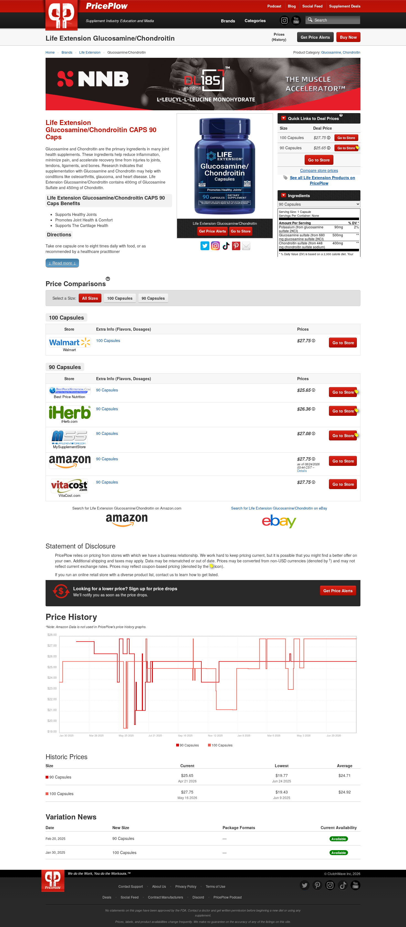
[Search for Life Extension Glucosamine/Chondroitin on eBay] (279, 520)
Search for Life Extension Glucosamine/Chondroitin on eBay (279, 508)
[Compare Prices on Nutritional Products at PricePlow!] (54, 879)
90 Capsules (153, 298)
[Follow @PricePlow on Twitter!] (305, 885)
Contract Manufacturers (165, 897)
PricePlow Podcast (227, 897)
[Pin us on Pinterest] (317, 885)
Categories (255, 20)
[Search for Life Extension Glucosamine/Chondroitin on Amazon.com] (126, 520)
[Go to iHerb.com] (69, 412)
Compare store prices (319, 170)
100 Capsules (120, 298)
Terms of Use (215, 886)
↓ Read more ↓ (62, 263)
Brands (228, 21)
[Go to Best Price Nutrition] (69, 390)
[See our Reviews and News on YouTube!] (355, 885)
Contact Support (130, 886)
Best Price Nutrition (69, 396)
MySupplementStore (69, 446)
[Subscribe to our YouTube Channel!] (296, 20)
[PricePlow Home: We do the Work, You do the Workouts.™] (62, 16)
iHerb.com (69, 421)
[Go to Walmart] (69, 342)
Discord (198, 897)
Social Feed (312, 6)
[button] (203, 264)
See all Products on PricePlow (322, 180)
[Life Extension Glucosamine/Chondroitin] (225, 166)
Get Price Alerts (315, 37)
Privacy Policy (185, 886)
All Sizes (90, 298)
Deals (106, 897)
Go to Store (346, 137)
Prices (279, 34)
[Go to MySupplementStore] (69, 437)
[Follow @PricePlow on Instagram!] (284, 20)
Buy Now (348, 37)
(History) (279, 39)
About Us (159, 886)
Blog (292, 6)
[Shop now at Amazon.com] (69, 462)
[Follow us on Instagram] (330, 885)
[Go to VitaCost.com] (69, 486)
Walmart (69, 349)
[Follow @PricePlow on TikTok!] (343, 885)
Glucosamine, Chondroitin (340, 52)
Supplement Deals (344, 6)
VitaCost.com (69, 495)
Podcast (274, 6)
